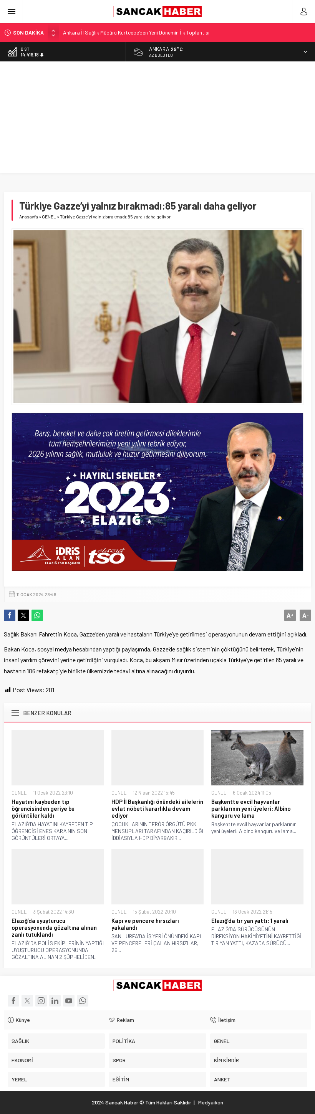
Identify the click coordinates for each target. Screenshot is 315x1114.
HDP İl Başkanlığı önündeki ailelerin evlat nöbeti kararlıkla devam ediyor (157, 808)
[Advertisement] (157, 119)
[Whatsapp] (82, 1001)
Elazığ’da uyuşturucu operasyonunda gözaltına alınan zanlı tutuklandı (54, 927)
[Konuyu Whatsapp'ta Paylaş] (37, 615)
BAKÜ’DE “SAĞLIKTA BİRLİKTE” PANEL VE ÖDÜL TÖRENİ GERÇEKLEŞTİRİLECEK (154, 35)
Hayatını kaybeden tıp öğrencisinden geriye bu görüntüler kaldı (43, 808)
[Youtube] (69, 1001)
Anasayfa (28, 216)
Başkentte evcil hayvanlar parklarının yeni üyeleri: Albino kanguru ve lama (251, 808)
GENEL (49, 216)
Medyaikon (210, 1102)
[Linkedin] (55, 1001)
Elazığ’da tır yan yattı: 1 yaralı (249, 920)
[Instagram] (41, 1001)
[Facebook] (13, 1001)
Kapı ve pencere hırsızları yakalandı (145, 924)
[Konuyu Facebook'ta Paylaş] (9, 615)
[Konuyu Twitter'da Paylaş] (23, 615)
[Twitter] (27, 1001)
